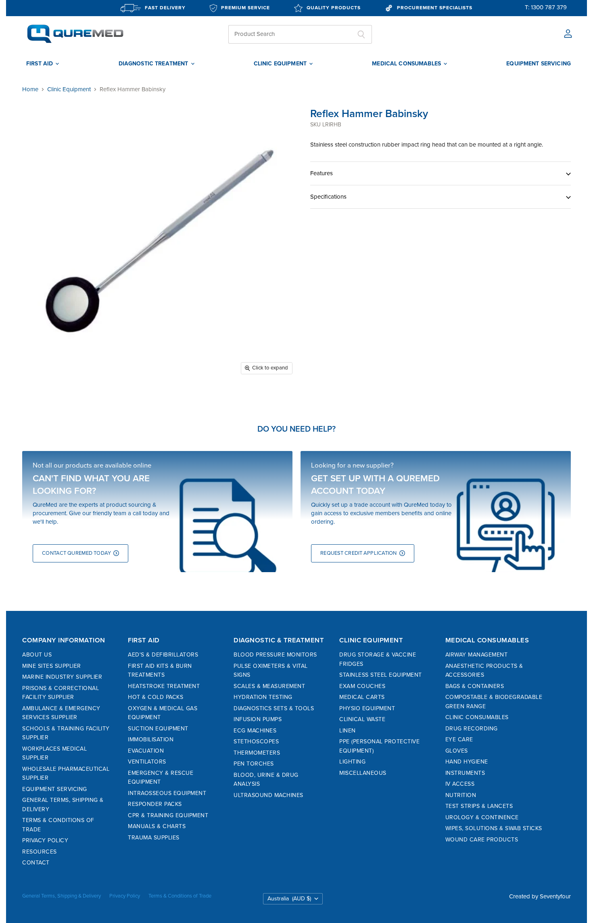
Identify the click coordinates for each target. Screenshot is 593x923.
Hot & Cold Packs (155, 697)
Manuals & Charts (157, 826)
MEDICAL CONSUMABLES (407, 64)
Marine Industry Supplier (62, 676)
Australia (289, 898)
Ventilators (147, 761)
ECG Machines (255, 730)
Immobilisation (150, 739)
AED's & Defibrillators (163, 654)
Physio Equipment (367, 708)
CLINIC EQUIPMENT (281, 64)
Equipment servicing (538, 64)
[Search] (361, 34)
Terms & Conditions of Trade (179, 896)
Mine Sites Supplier (51, 666)
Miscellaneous (362, 773)
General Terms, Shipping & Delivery (61, 896)
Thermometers (257, 752)
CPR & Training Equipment (168, 815)
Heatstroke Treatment (164, 686)
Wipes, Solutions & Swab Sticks (493, 828)
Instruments (465, 773)
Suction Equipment (158, 728)
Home (30, 89)
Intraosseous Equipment (167, 793)
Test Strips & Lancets (479, 806)
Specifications (328, 196)
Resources (39, 851)
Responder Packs (155, 804)
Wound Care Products (481, 839)
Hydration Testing (263, 697)
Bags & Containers (474, 686)
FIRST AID (40, 64)
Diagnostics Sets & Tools (274, 708)
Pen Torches (254, 763)
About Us (37, 654)
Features (321, 173)
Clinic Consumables (477, 717)
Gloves (456, 750)
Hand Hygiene (466, 761)
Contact (36, 862)
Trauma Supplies (154, 837)
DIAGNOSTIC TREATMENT (154, 64)
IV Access (460, 783)
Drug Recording (471, 728)
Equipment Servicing (54, 789)
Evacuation (146, 750)
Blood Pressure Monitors (275, 654)
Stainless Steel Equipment (380, 674)
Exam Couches (362, 686)
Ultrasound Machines (268, 795)
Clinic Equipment (69, 89)
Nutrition (460, 795)
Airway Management (476, 654)
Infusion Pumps (258, 719)
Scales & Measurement (269, 686)
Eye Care (459, 739)
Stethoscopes (256, 741)
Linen (347, 730)
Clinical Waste (362, 719)
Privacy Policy (45, 840)
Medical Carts (362, 697)
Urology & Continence (482, 817)
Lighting (352, 761)
